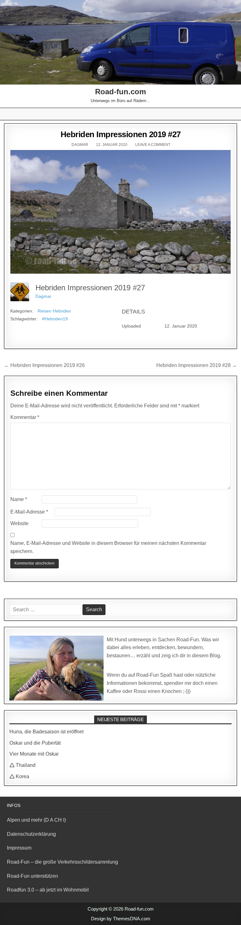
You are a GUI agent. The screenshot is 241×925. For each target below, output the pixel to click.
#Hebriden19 (55, 318)
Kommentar (24, 417)
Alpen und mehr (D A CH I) (36, 820)
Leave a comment (152, 144)
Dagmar (80, 144)
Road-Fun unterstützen (32, 876)
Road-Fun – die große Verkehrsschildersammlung (62, 862)
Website (19, 523)
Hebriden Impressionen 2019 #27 (121, 134)
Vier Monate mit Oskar (34, 754)
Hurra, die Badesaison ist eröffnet (46, 731)
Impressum (19, 847)
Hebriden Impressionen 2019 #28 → (196, 365)
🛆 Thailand (22, 765)
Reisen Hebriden (54, 310)
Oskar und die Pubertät (35, 743)
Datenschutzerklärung (31, 834)
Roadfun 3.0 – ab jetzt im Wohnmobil (48, 889)
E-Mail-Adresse (29, 511)
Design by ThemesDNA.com (120, 918)
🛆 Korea (19, 776)
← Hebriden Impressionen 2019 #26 (44, 365)
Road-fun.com (120, 91)
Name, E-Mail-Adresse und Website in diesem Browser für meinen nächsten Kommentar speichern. (108, 547)
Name (18, 499)
